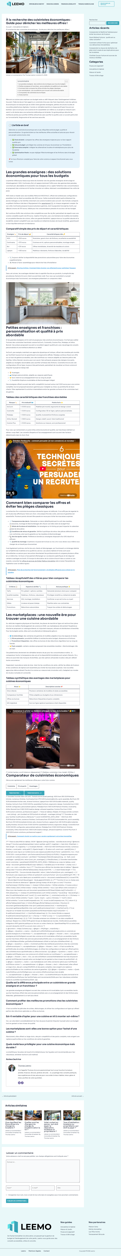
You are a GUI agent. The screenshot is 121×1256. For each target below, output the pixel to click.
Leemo (23, 1251)
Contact (47, 1251)
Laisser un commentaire (14, 75)
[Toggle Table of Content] (65, 81)
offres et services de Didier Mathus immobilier (38, 561)
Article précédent (9, 1096)
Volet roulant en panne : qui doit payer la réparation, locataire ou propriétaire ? (51, 1126)
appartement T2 (47, 203)
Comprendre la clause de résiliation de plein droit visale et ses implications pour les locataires (104, 50)
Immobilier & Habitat (36, 4)
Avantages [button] (33, 786)
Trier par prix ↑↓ (15, 793)
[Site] (22, 1083)
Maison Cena (93, 1227)
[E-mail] (19, 1083)
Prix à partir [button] (22, 786)
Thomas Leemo (24, 1066)
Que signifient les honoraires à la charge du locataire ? (13, 1125)
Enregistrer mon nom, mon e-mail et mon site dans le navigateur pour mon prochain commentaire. (43, 1195)
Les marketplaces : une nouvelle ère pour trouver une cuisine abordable (41, 90)
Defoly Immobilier (95, 1229)
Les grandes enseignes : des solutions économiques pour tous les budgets (42, 84)
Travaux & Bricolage (86, 4)
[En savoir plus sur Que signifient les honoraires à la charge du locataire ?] (13, 1115)
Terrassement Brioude (96, 1234)
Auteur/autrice (23, 95)
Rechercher (93, 20)
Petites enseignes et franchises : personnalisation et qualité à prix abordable (43, 86)
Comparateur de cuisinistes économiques (32, 92)
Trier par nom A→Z (34, 793)
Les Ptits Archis (94, 1232)
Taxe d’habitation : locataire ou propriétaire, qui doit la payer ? (71, 1125)
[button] (106, 4)
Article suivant (78, 1096)
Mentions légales (35, 1251)
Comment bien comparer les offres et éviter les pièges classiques (40, 88)
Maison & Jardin (53, 4)
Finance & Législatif (68, 4)
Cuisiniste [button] (11, 786)
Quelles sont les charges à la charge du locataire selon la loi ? (32, 1126)
